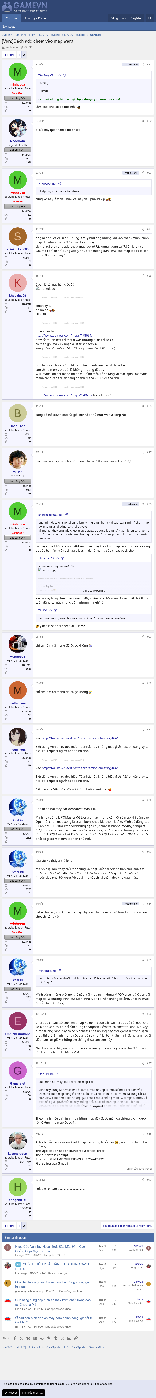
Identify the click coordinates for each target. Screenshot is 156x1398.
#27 (149, 452)
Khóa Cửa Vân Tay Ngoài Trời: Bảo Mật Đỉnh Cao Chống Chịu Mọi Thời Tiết (50, 1248)
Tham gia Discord (37, 18)
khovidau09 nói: (49, 558)
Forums (11, 18)
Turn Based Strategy (54, 1273)
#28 (149, 504)
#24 (149, 229)
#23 (149, 172)
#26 (149, 406)
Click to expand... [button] (94, 590)
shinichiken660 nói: (51, 514)
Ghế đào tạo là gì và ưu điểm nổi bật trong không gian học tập (53, 1284)
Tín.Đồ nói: (45, 610)
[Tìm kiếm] (150, 18)
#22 (149, 121)
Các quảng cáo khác (70, 1291)
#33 (149, 852)
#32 (149, 800)
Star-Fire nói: (46, 1074)
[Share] (143, 64)
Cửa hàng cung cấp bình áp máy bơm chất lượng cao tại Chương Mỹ (53, 1302)
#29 (149, 636)
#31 (149, 729)
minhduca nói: (47, 970)
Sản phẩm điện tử (54, 1255)
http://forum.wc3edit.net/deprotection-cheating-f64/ (80, 738)
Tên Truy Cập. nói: (50, 75)
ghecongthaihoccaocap (29, 1291)
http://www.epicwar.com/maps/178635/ (64, 395)
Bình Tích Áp (23, 1309)
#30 (149, 683)
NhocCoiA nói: (47, 183)
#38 (149, 1133)
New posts (8, 26)
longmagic (21, 1273)
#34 (149, 903)
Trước (10, 54)
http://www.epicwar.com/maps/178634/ (64, 335)
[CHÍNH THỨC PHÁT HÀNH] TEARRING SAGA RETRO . (52, 1266)
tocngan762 (22, 1255)
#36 (149, 1014)
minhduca (12, 47)
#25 (149, 275)
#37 (149, 1063)
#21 (149, 64)
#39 (149, 1180)
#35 (149, 960)
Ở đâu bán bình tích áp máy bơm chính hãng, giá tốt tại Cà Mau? (54, 1320)
